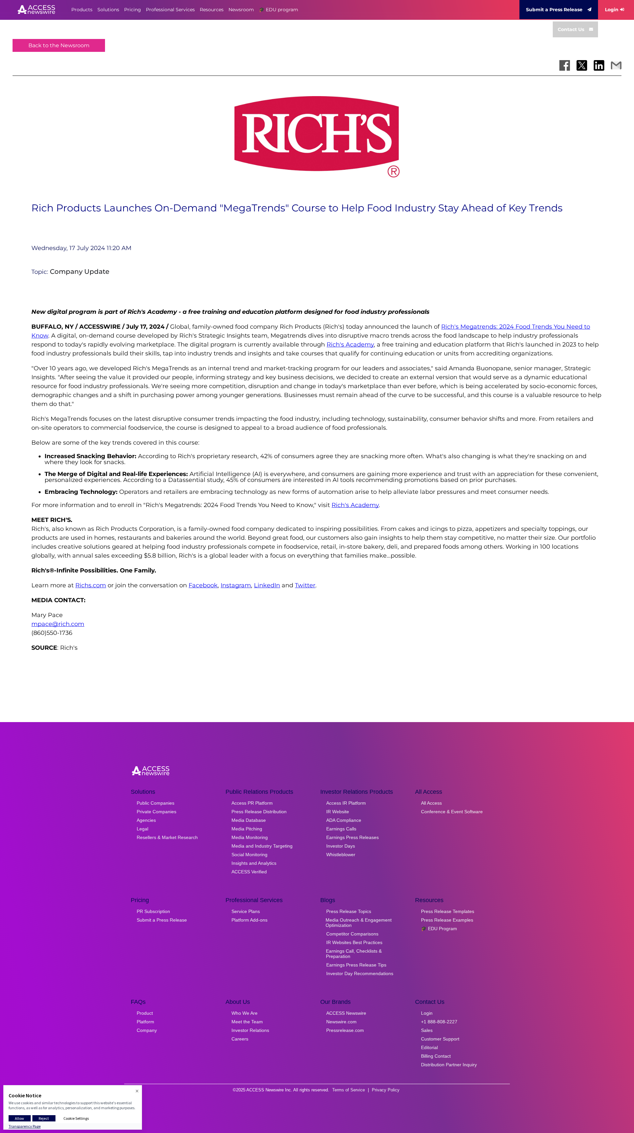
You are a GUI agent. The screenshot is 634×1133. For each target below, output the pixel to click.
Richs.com (90, 585)
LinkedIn (267, 585)
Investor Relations (250, 1030)
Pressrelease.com (345, 1030)
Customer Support (440, 1039)
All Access (431, 803)
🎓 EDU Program (439, 928)
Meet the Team (247, 1021)
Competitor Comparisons (352, 933)
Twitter (305, 585)
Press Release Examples (447, 920)
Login (611, 10)
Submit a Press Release (554, 10)
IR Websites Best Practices (354, 942)
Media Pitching (246, 828)
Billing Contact (436, 1056)
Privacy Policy (386, 1089)
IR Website (337, 811)
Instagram (236, 585)
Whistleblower (340, 854)
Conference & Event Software (452, 811)
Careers (239, 1039)
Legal (142, 828)
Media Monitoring (249, 837)
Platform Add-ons (249, 920)
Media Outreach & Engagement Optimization (359, 922)
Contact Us (571, 29)
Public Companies (155, 803)
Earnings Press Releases (352, 837)
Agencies (146, 820)
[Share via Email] (616, 65)
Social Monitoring (249, 854)
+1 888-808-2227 (439, 1021)
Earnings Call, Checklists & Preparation (354, 953)
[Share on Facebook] (564, 65)
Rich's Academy (350, 344)
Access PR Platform (252, 803)
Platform (145, 1021)
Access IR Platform (346, 803)
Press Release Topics (348, 911)
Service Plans (245, 911)
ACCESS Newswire (346, 1013)
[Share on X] (582, 65)
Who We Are (244, 1013)
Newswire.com (341, 1021)
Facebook (203, 585)
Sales (427, 1030)
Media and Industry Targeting (262, 846)
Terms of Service (348, 1089)
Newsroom (241, 10)
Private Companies (156, 811)
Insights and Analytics (253, 863)
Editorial (429, 1047)
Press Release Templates (447, 911)
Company (147, 1030)
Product (145, 1013)
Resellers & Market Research (167, 837)
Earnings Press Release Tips (356, 965)
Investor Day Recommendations (359, 973)
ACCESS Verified (249, 871)
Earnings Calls (341, 828)
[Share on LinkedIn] (599, 65)
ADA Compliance (343, 820)
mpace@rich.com (57, 624)
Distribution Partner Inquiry (449, 1064)
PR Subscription (153, 911)
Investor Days (340, 846)
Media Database (248, 820)
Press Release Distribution (259, 811)
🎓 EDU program (278, 10)
